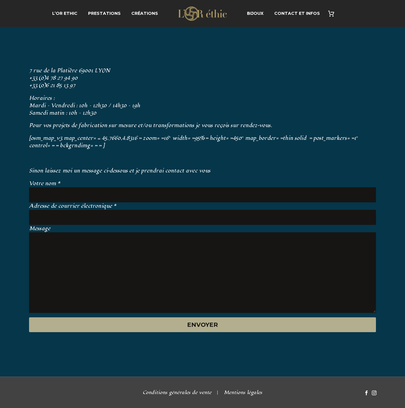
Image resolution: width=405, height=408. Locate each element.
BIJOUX (255, 13)
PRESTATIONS (104, 13)
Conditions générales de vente (177, 393)
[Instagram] (374, 393)
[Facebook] (366, 393)
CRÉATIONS (144, 13)
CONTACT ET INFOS (297, 13)
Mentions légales (243, 393)
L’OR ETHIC (64, 13)
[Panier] (333, 13)
